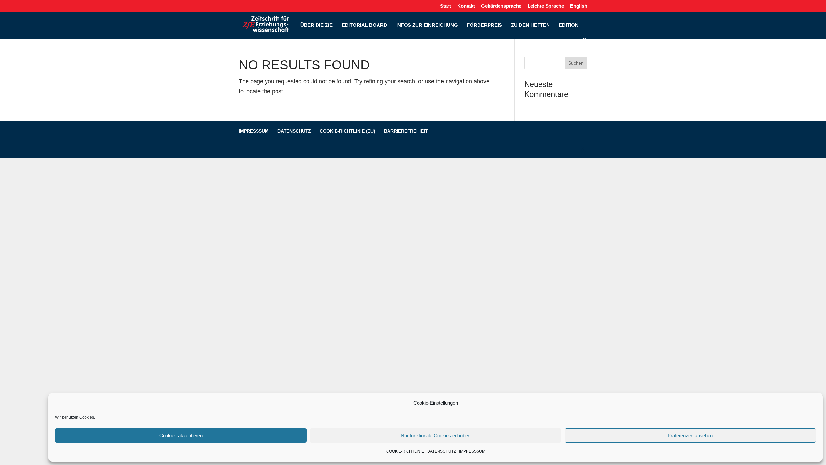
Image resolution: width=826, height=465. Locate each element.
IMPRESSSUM (472, 451)
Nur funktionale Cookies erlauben (435, 435)
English (578, 6)
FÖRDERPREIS (484, 25)
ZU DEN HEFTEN (530, 25)
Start (445, 6)
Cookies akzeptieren (181, 435)
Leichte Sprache (546, 6)
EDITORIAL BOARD (364, 25)
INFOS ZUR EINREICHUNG (427, 25)
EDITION (569, 25)
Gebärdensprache (501, 6)
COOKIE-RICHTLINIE (405, 451)
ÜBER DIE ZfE (316, 25)
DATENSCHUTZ (441, 451)
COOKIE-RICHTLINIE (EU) (347, 131)
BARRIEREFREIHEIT (406, 131)
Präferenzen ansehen (690, 435)
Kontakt (466, 6)
